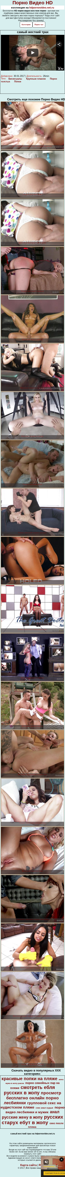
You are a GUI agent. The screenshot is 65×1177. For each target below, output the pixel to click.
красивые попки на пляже (29, 1078)
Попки (17, 81)
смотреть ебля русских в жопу (29, 1090)
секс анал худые (44, 1108)
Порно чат (38, 24)
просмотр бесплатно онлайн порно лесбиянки (32, 1098)
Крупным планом (36, 78)
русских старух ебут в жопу (32, 1119)
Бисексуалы (15, 78)
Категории (26, 24)
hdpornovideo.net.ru (41, 7)
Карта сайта (28, 1165)
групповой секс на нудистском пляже (31, 1105)
